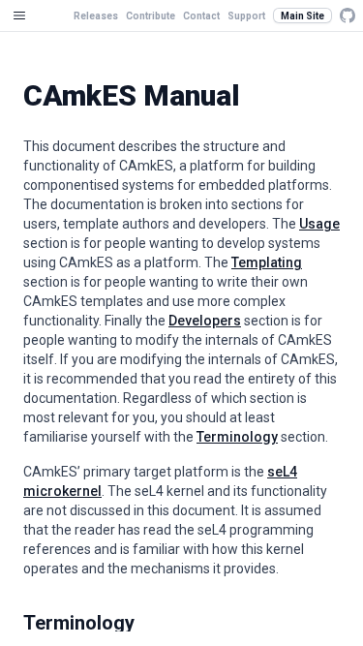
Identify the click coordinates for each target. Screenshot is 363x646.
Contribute (150, 16)
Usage (319, 223)
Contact (201, 16)
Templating (266, 262)
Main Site (302, 16)
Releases (96, 16)
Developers (204, 320)
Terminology (237, 437)
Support (246, 16)
